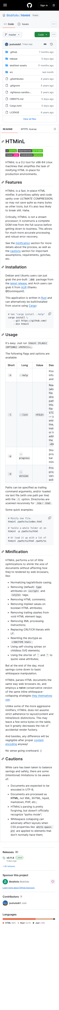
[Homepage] (29, 5)
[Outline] (55, 129)
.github (13, 52)
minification (23, 243)
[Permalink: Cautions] (3, 758)
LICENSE (14, 112)
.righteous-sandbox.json (23, 92)
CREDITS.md (16, 99)
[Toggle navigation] (5, 5)
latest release (18, 283)
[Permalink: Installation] (3, 267)
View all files (29, 119)
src (11, 72)
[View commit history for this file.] (51, 44)
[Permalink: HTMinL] (3, 141)
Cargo (32, 305)
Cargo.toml (15, 105)
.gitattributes (16, 78)
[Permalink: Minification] (3, 551)
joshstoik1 (15, 44)
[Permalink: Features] (3, 182)
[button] (50, 313)
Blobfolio (13, 15)
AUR (24, 287)
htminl (25, 15)
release (13, 58)
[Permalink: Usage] (3, 334)
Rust (44, 297)
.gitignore (15, 85)
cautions (15, 251)
